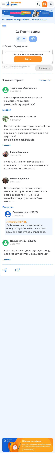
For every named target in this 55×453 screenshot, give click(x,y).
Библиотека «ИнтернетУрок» (15, 20)
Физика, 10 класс (39, 20)
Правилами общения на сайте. (14, 68)
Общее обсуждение (15, 46)
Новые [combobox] (42, 80)
